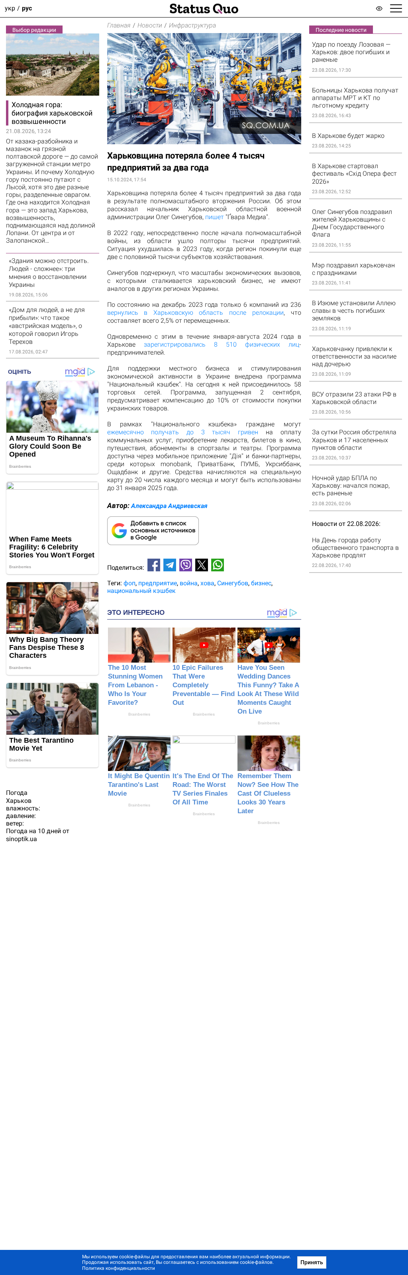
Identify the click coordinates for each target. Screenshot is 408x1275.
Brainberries (139, 714)
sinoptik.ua (21, 839)
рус (27, 8)
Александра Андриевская (169, 506)
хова (207, 583)
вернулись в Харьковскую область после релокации (195, 312)
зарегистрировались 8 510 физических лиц (221, 344)
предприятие (157, 583)
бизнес (261, 583)
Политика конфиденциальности (118, 1268)
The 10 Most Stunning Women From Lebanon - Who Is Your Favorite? (135, 685)
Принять (311, 1262)
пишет (214, 217)
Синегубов (232, 583)
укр (10, 8)
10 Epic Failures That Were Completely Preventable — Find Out (204, 685)
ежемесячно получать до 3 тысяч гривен (183, 432)
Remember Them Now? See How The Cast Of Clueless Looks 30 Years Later (267, 793)
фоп (129, 583)
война (189, 583)
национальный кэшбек (141, 590)
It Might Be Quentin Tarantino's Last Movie (139, 784)
